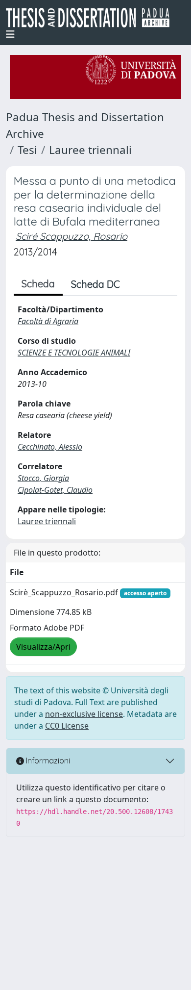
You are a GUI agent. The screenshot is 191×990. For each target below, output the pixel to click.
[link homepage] (91, 17)
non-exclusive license (84, 714)
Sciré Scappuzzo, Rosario (71, 236)
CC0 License (67, 725)
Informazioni (47, 760)
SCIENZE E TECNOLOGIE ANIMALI (74, 352)
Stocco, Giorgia (43, 478)
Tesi (27, 149)
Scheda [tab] (38, 284)
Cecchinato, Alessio (50, 446)
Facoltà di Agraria (48, 321)
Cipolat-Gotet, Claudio (55, 489)
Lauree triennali (90, 149)
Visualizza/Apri (43, 646)
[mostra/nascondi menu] (10, 34)
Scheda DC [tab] (95, 284)
